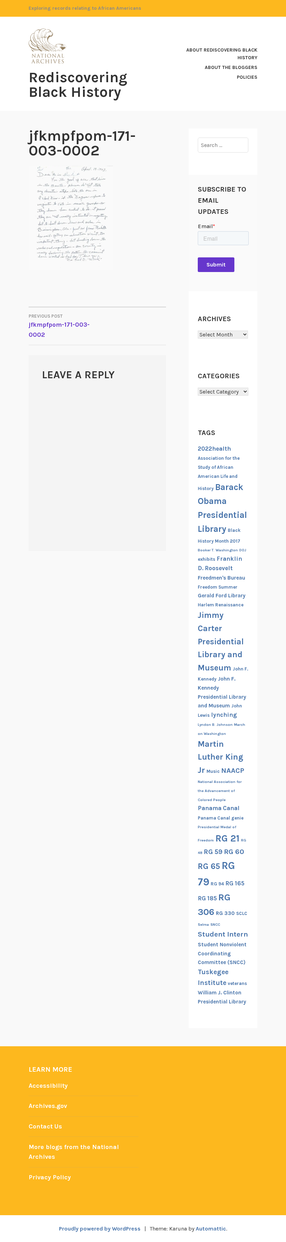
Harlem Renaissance (220, 604)
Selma (203, 924)
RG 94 (217, 883)
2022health (214, 448)
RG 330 (225, 913)
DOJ (242, 550)
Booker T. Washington (218, 550)
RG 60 (234, 851)
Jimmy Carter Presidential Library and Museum (221, 641)
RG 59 (213, 852)
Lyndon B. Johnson (215, 724)
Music (213, 771)
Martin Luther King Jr (220, 757)
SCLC (241, 913)
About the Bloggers (231, 67)
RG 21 (227, 838)
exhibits (206, 559)
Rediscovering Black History (78, 85)
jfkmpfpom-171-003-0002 (59, 326)
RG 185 (207, 898)
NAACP (232, 770)
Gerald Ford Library (222, 595)
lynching (224, 714)
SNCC (215, 924)
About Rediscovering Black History (221, 54)
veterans (237, 983)
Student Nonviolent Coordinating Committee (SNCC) (222, 953)
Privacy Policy (50, 1177)
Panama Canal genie (220, 818)
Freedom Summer (218, 587)
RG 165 (234, 883)
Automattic (211, 1228)
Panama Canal (219, 808)
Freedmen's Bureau (221, 578)
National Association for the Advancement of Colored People (220, 790)
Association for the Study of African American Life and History (219, 473)
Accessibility (48, 1085)
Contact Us (45, 1126)
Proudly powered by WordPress (100, 1228)
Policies (247, 77)
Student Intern (223, 934)
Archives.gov (48, 1106)
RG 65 (209, 866)
